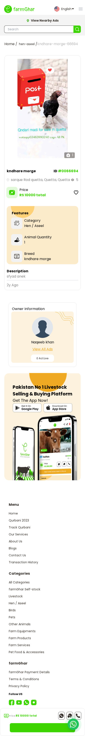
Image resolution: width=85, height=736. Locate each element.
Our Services (18, 534)
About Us (15, 541)
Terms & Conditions (24, 679)
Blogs (13, 548)
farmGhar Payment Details (29, 672)
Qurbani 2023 (19, 520)
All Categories (19, 582)
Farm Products (20, 638)
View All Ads (42, 349)
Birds (12, 610)
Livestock (16, 596)
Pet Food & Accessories (26, 652)
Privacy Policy (19, 686)
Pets (12, 617)
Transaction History (23, 562)
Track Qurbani (19, 527)
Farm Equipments (22, 631)
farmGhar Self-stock (24, 589)
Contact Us (17, 555)
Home (13, 513)
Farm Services (19, 645)
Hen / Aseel (17, 603)
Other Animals (20, 624)
